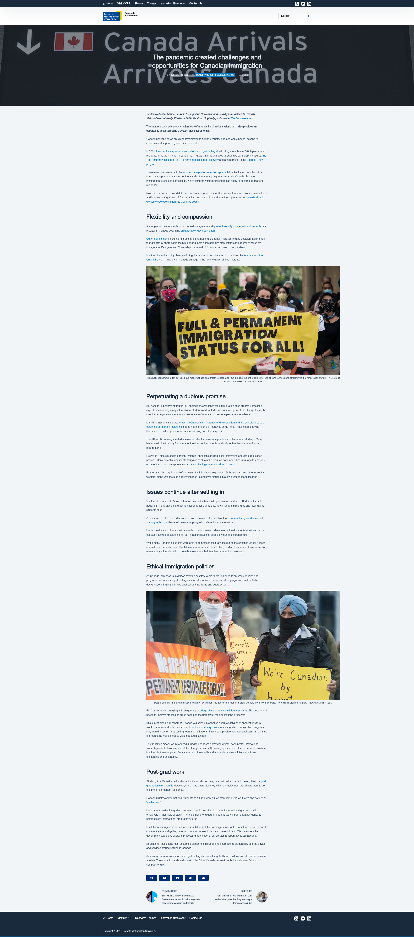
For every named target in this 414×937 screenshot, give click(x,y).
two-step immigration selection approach (205, 172)
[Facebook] (151, 878)
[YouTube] (303, 4)
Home (109, 3)
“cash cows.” (153, 802)
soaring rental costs (157, 522)
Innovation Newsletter (172, 3)
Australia (248, 255)
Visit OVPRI (124, 3)
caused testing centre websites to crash (211, 464)
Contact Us (195, 3)
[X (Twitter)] (297, 4)
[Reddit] (190, 878)
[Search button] (308, 16)
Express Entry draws (207, 727)
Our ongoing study (156, 238)
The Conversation (240, 118)
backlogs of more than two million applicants (222, 710)
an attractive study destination (198, 230)
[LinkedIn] (309, 4)
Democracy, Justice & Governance (215, 75)
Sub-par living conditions (243, 518)
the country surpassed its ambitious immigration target (187, 151)
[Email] (203, 878)
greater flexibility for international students (237, 226)
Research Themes (145, 3)
